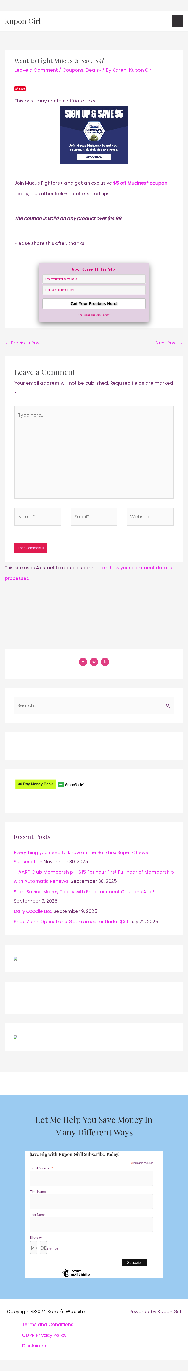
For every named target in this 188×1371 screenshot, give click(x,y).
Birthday (36, 1237)
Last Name (38, 1214)
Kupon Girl (23, 21)
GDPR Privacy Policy (44, 1335)
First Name (38, 1191)
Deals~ (93, 70)
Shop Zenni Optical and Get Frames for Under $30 (71, 921)
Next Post (169, 343)
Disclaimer (34, 1346)
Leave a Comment (36, 70)
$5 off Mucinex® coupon (140, 183)
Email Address (41, 1168)
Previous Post (23, 343)
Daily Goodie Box (33, 911)
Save (22, 88)
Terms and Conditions (47, 1324)
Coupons (72, 70)
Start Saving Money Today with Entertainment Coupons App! (84, 892)
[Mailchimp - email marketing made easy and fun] (76, 1276)
